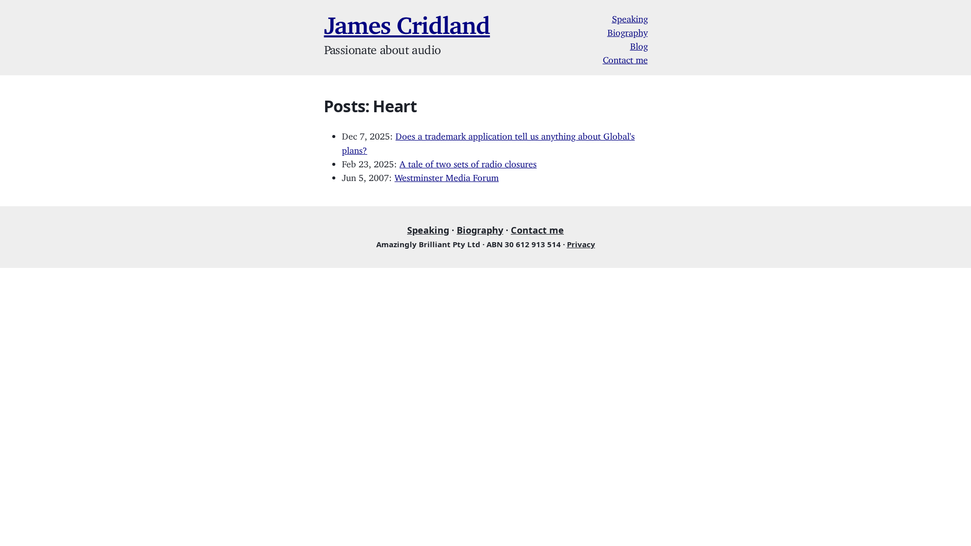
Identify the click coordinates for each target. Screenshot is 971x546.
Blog (639, 44)
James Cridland (407, 19)
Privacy (581, 244)
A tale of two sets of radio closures (468, 161)
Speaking (630, 16)
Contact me (625, 57)
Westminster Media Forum (446, 175)
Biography (627, 30)
